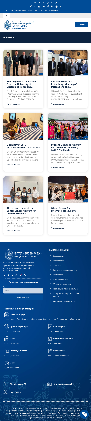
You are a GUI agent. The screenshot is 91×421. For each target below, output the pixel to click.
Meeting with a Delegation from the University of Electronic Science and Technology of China (21, 85)
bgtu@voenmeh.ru (12, 367)
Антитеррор (58, 274)
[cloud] (44, 6)
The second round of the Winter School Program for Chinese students (21, 211)
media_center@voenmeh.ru (59, 355)
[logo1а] (23, 248)
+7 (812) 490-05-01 (12, 355)
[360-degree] (56, 6)
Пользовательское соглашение (61, 408)
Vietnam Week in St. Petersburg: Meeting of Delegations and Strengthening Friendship (65, 85)
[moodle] (35, 6)
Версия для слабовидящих (49, 10)
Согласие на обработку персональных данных (42, 411)
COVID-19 (56, 265)
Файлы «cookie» (68, 411)
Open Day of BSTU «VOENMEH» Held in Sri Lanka (23, 146)
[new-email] (39, 6)
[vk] (35, 2)
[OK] (39, 3)
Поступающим (59, 260)
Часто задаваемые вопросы (65, 270)
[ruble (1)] (60, 6)
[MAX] (56, 3)
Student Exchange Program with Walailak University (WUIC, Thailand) (66, 147)
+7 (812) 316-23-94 (12, 331)
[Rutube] (52, 3)
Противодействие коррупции (65, 289)
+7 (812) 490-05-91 (55, 331)
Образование (58, 256)
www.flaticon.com (55, 418)
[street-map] (52, 6)
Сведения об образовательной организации (20, 10)
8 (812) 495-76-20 (55, 343)
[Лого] (18, 20)
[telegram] (43, 2)
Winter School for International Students (63, 209)
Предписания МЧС (61, 279)
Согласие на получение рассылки (43, 413)
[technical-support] (31, 6)
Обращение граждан (62, 284)
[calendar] (48, 6)
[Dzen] (47, 3)
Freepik (38, 418)
